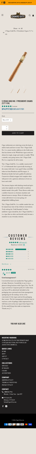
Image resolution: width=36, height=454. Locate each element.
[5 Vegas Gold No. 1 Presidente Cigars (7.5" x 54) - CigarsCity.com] (18, 66)
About (4, 356)
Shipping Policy (7, 380)
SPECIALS (5, 366)
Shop (3, 354)
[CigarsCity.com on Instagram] (4, 3)
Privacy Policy (7, 385)
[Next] (23, 86)
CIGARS (4, 371)
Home (15, 28)
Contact (5, 359)
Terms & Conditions (9, 382)
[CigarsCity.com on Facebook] (2, 3)
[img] (7, 270)
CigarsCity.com (20, 420)
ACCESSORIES (6, 373)
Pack (3, 116)
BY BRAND (5, 368)
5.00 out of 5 (23, 242)
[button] (7, 106)
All (21, 28)
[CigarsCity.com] (18, 15)
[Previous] (12, 86)
